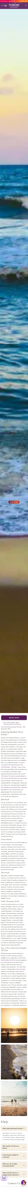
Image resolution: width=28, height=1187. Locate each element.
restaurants (19, 985)
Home (4, 722)
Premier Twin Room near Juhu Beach (14, 776)
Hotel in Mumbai (11, 722)
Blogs (17, 722)
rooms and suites (20, 969)
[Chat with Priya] (23, 1182)
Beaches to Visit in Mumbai (14, 357)
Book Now (14, 717)
